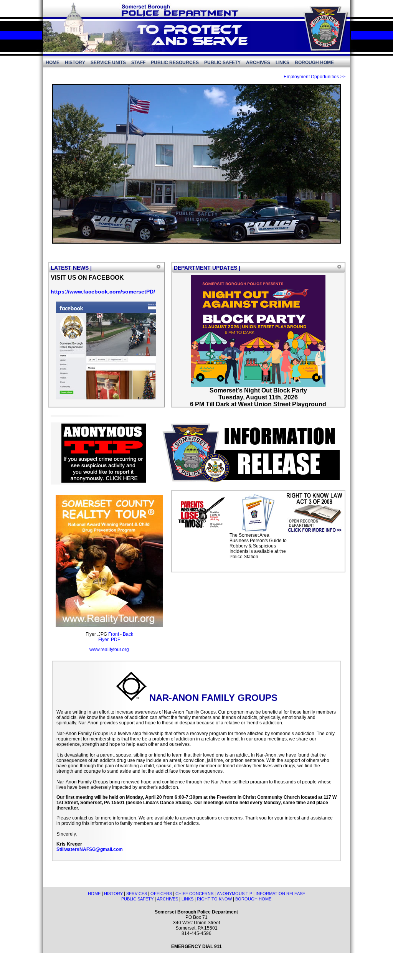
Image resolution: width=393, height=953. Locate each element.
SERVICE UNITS (108, 62)
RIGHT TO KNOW (214, 899)
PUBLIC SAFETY (222, 62)
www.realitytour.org (109, 649)
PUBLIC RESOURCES (175, 62)
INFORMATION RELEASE (280, 893)
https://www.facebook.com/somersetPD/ (103, 292)
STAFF (138, 62)
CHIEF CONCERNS (194, 893)
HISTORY (75, 62)
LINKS (282, 62)
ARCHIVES (258, 62)
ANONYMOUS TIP (234, 893)
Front (113, 634)
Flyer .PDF (109, 639)
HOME (52, 62)
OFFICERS (161, 893)
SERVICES (136, 893)
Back (128, 634)
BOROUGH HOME (314, 62)
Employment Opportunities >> (314, 76)
